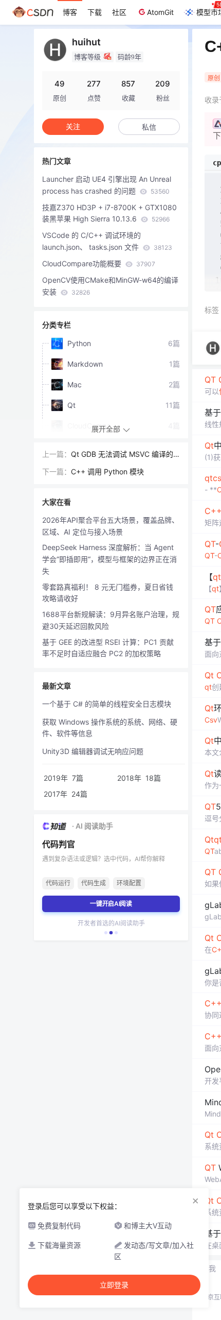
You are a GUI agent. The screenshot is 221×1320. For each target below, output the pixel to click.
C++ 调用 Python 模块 (107, 471)
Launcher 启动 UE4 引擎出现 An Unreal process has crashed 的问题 (106, 185)
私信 (149, 127)
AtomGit (160, 12)
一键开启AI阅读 (111, 903)
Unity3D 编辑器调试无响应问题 (92, 751)
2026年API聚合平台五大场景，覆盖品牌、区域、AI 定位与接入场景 (110, 526)
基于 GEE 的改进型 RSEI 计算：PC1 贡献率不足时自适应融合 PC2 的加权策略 (108, 648)
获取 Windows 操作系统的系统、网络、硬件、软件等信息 (109, 727)
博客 (70, 12)
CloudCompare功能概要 (98, 263)
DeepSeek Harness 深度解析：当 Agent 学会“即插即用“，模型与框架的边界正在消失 (109, 559)
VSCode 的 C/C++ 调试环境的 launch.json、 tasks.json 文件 (107, 241)
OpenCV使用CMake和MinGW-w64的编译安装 (110, 286)
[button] (105, 932)
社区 (119, 12)
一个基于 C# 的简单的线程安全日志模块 (106, 703)
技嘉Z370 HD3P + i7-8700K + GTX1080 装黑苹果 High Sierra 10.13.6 (109, 213)
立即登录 (114, 1285)
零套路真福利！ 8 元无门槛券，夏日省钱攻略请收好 (107, 592)
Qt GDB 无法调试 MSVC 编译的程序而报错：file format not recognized (124, 455)
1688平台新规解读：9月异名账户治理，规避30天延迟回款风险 (110, 620)
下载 (94, 12)
